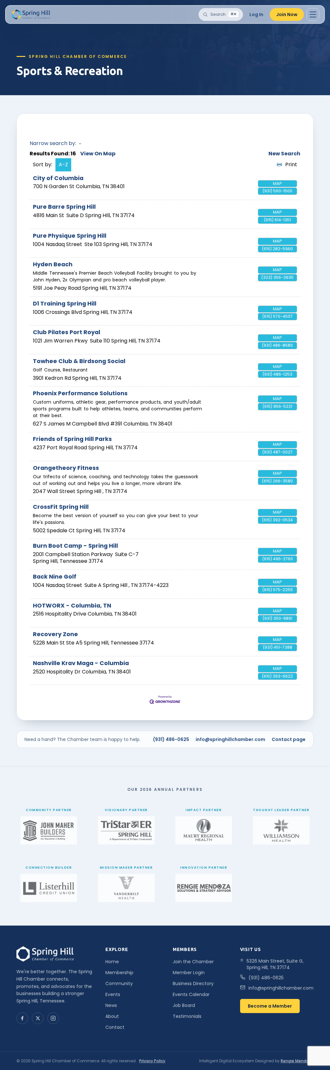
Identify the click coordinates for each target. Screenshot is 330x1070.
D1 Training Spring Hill (64, 303)
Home (112, 961)
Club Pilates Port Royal (66, 332)
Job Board (184, 1005)
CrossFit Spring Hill (61, 507)
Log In (256, 14)
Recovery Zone (55, 634)
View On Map (97, 153)
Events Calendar (191, 994)
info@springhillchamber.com (230, 739)
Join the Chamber (193, 961)
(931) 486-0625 (171, 739)
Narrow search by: (53, 143)
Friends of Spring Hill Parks (72, 439)
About (112, 1016)
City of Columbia (58, 178)
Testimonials (187, 1016)
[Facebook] (22, 1018)
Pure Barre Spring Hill (64, 207)
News (111, 1005)
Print (291, 164)
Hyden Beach (53, 264)
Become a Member (270, 1006)
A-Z (63, 164)
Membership (119, 972)
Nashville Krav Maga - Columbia (81, 663)
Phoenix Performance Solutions (80, 393)
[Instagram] (53, 1018)
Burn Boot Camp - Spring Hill (75, 546)
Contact (114, 1027)
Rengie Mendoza (297, 1061)
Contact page (289, 739)
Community (119, 983)
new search (284, 153)
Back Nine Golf (54, 577)
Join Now (286, 14)
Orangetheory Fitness (66, 468)
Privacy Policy (152, 1061)
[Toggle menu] (312, 14)
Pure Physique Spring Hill (69, 236)
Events (112, 994)
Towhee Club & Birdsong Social (79, 361)
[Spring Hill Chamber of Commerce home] (30, 14)
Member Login (189, 972)
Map (277, 183)
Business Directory (193, 983)
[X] (38, 1018)
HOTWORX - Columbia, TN (72, 605)
